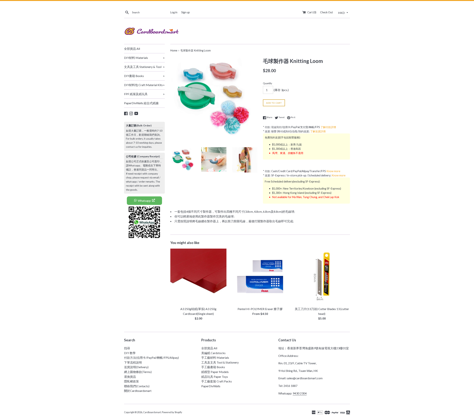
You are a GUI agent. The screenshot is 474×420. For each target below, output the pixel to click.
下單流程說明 (133, 362)
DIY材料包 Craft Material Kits (144, 85)
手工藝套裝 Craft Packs (216, 381)
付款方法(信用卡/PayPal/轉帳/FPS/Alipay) (151, 357)
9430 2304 (300, 393)
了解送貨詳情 (318, 131)
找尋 (127, 348)
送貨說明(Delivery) (136, 367)
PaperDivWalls (210, 386)
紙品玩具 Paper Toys (214, 376)
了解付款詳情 (328, 127)
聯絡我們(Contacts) (136, 386)
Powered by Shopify (172, 412)
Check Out (326, 12)
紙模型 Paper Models (215, 372)
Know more (333, 171)
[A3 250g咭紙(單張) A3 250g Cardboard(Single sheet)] (198, 277)
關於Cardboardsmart (137, 390)
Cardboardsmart (152, 412)
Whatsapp (144, 200)
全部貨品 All (132, 48)
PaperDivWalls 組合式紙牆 (141, 103)
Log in (173, 12)
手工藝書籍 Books (213, 367)
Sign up (185, 12)
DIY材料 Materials (144, 57)
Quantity (267, 83)
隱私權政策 (131, 381)
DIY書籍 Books (144, 76)
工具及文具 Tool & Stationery (220, 362)
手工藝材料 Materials (215, 357)
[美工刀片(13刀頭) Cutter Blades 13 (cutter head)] (322, 277)
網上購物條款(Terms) (138, 372)
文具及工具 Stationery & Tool (144, 66)
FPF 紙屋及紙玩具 (144, 94)
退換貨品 (130, 376)
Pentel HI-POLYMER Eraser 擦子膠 (260, 309)
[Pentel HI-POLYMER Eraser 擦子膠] (260, 277)
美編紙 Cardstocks (213, 353)
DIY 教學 (130, 353)
